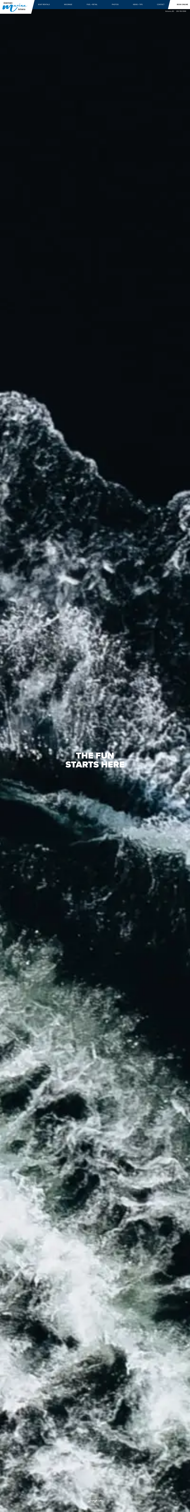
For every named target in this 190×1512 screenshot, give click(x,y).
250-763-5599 (181, 11)
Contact (160, 4)
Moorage (68, 4)
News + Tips (138, 4)
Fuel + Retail (92, 4)
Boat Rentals (44, 4)
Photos (115, 4)
